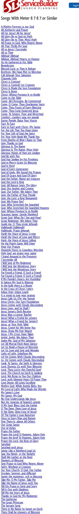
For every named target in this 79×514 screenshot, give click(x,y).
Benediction (7, 65)
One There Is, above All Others (18, 421)
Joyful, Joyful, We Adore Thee (17, 337)
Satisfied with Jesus (12, 447)
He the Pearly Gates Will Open (18, 243)
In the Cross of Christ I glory (17, 289)
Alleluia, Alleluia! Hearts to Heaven (20, 59)
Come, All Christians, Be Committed (21, 101)
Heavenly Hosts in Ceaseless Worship (22, 250)
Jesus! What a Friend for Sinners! (19, 321)
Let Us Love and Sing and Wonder (20, 350)
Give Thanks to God (12, 143)
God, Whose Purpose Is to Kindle (19, 211)
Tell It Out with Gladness (15, 489)
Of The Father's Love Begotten (18, 415)
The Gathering (9, 499)
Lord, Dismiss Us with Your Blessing (21, 366)
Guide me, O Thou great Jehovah (19, 224)
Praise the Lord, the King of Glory (19, 441)
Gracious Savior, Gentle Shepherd (19, 214)
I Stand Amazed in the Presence (18, 256)
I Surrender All (9, 260)
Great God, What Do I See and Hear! (21, 217)
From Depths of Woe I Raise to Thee (21, 140)
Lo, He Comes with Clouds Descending (22, 360)
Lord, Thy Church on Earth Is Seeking (21, 373)
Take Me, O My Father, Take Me (18, 480)
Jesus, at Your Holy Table (15, 324)
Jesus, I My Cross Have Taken (17, 334)
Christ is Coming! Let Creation (18, 85)
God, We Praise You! (12, 201)
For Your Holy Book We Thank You (20, 137)
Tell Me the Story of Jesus (15, 493)
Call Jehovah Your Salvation (16, 75)
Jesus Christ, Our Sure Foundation (20, 302)
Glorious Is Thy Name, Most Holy (19, 150)
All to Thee (7, 52)
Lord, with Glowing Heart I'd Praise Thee (23, 379)
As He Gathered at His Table (16, 62)
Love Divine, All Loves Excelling (18, 383)
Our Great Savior (10, 425)
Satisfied (5, 444)
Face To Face (8, 124)
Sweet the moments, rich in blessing (21, 476)
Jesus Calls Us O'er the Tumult (18, 298)
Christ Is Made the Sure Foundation (21, 88)
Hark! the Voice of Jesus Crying (18, 234)
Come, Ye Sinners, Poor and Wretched (22, 114)
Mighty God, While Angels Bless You (21, 386)
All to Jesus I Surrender (14, 49)
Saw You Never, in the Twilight (18, 454)
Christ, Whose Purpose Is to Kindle (20, 94)
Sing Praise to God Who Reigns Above (22, 463)
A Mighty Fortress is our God (17, 27)
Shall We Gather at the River (17, 457)
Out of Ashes (8, 428)
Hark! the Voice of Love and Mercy (20, 237)
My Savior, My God (11, 395)
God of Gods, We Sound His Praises (21, 172)
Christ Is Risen (9, 91)
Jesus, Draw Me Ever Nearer (16, 331)
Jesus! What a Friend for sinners (19, 318)
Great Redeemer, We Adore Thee (19, 221)
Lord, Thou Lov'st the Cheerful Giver (21, 370)
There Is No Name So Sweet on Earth (22, 509)
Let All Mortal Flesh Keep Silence (19, 344)
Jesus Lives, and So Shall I (15, 308)
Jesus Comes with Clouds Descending (22, 305)
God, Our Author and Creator (17, 188)
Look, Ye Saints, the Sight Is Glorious (21, 363)
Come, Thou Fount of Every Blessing (21, 107)
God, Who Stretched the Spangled (20, 205)
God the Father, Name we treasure (20, 179)
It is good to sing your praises (18, 295)
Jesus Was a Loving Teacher (16, 315)
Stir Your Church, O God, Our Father (21, 470)
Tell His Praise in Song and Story (19, 486)
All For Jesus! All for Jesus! (16, 33)
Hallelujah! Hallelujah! (13, 227)
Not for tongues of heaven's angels (20, 402)
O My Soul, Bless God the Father (19, 405)
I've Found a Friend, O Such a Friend (21, 272)
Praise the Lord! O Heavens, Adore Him (23, 434)
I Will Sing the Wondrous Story (18, 266)
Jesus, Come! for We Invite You (18, 328)
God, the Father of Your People (18, 195)
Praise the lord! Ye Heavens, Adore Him (23, 438)
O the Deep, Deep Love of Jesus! (19, 412)
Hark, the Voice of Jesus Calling (18, 240)
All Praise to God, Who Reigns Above (21, 43)
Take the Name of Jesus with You (19, 483)
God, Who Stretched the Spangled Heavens (25, 208)
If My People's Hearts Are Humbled (20, 279)
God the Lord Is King (12, 182)
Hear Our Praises (10, 247)
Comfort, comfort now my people (20, 117)
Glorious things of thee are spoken (20, 153)
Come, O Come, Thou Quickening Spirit (23, 104)
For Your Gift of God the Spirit (18, 133)
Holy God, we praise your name (18, 253)
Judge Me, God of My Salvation (18, 340)
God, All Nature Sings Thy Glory (18, 185)
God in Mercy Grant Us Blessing (19, 162)
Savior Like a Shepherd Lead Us (18, 451)
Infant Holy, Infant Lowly (15, 292)
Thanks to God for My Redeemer (19, 496)
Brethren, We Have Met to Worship (21, 72)
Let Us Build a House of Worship (19, 347)
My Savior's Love (10, 392)
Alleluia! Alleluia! (10, 56)
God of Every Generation (14, 169)
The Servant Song (10, 506)
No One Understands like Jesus (18, 399)
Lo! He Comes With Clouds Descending (23, 357)
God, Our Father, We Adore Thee (19, 192)
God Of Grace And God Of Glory (19, 175)
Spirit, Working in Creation (16, 467)
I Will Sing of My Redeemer (16, 263)
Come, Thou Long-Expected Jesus (19, 111)
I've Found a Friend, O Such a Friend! (21, 276)
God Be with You (10, 156)
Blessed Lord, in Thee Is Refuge (18, 69)
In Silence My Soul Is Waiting (17, 282)
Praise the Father (10, 431)
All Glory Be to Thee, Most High (19, 39)
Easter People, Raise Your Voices (19, 120)
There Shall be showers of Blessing (20, 512)
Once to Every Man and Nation (18, 418)
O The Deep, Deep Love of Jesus (18, 408)
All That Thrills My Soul (14, 46)
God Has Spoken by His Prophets (19, 159)
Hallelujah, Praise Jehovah (15, 230)
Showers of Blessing (12, 460)
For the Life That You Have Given (19, 130)
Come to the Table (11, 98)
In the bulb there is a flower (16, 285)
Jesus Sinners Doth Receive (16, 311)
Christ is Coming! (10, 82)
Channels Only (9, 78)
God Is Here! (8, 166)
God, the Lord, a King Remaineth (19, 198)
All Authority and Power (14, 30)
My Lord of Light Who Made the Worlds (23, 389)
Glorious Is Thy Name (13, 146)
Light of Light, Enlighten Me (16, 353)
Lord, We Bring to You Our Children (21, 376)
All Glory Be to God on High (16, 36)
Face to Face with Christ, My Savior (21, 127)
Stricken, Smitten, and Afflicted (18, 473)
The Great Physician (12, 502)
